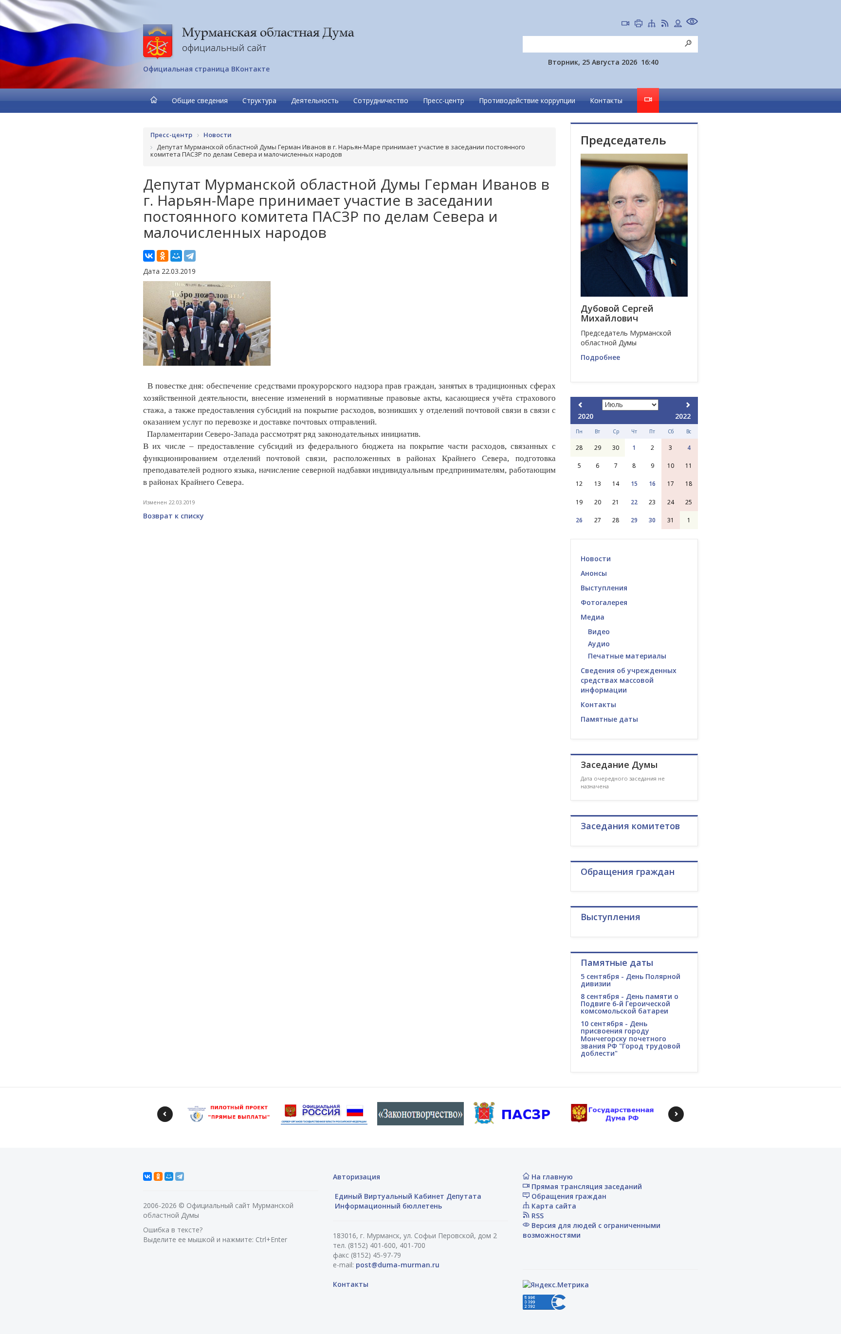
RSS (537, 1215)
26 (579, 520)
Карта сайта (553, 1205)
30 (652, 520)
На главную (551, 1176)
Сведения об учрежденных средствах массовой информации (628, 680)
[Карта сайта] (652, 24)
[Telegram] (190, 256)
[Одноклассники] (162, 256)
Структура (259, 100)
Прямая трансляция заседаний (586, 1186)
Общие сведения (200, 100)
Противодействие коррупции (527, 100)
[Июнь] (581, 405)
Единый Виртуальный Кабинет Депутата (407, 1196)
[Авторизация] (678, 24)
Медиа (592, 617)
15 (634, 484)
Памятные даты (609, 719)
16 (652, 484)
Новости (596, 558)
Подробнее (600, 357)
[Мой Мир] (176, 256)
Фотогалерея (604, 602)
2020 (585, 416)
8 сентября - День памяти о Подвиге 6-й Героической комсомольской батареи (629, 1004)
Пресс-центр (443, 100)
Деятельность (315, 100)
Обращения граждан (568, 1196)
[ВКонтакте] (149, 256)
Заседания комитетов (630, 826)
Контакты (606, 100)
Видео (599, 631)
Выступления (604, 587)
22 (634, 502)
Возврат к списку (173, 515)
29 (634, 520)
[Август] (688, 405)
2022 (683, 416)
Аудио (599, 643)
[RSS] (665, 24)
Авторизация (356, 1176)
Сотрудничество (380, 100)
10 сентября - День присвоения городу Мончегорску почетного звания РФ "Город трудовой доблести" (630, 1038)
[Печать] (638, 24)
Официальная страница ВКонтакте (206, 68)
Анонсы (594, 573)
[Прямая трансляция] (625, 24)
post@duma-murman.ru (397, 1264)
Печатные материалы (627, 655)
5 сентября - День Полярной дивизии (630, 980)
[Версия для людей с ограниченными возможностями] (692, 23)
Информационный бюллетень (387, 1205)
